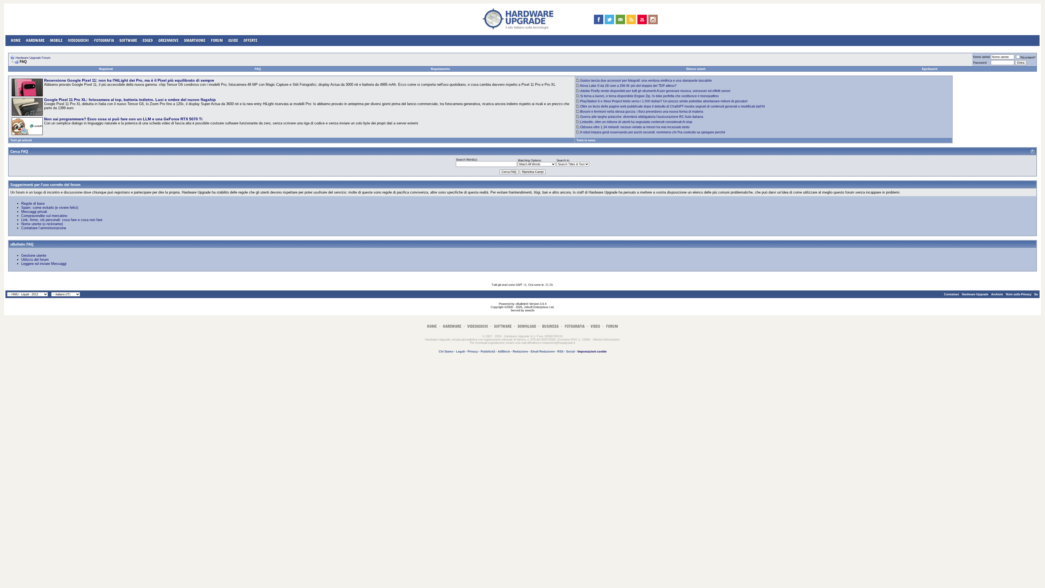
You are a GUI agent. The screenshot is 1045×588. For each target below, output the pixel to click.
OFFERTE (250, 40)
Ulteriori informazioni (606, 339)
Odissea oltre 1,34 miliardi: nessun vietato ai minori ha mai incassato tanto (635, 127)
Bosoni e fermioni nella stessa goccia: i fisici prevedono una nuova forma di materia (641, 112)
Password (979, 62)
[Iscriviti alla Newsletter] (620, 19)
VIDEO (595, 326)
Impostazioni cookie (592, 351)
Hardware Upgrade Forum (33, 57)
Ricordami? (1028, 57)
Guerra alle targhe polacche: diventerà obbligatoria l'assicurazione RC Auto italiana (641, 117)
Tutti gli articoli (21, 140)
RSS (560, 351)
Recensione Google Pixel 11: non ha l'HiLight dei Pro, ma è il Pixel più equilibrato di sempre (129, 80)
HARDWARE (35, 40)
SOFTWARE (128, 40)
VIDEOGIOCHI (78, 40)
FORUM (217, 40)
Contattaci (951, 294)
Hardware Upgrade (975, 294)
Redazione (520, 351)
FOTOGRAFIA (104, 40)
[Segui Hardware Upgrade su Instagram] (653, 19)
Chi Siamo (446, 351)
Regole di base (33, 203)
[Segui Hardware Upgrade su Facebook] (598, 19)
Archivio (997, 294)
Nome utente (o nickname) (42, 224)
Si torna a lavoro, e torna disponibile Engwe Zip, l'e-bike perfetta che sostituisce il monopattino (649, 96)
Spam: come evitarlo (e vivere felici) (49, 208)
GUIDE (233, 40)
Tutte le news (585, 140)
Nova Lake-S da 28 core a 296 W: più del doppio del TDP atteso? (628, 86)
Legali (460, 351)
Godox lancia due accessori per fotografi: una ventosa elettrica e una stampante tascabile (646, 80)
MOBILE (56, 40)
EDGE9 (148, 40)
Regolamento (440, 69)
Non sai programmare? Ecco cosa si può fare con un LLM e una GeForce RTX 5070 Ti (123, 119)
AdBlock (504, 351)
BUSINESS (550, 326)
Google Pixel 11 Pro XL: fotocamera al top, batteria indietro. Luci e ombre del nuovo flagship (130, 99)
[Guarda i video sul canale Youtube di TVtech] (642, 19)
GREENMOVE (168, 40)
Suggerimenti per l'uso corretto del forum (45, 185)
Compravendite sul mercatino (44, 216)
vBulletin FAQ (21, 244)
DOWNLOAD (527, 326)
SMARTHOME (194, 40)
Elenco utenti (695, 69)
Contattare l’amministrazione (43, 228)
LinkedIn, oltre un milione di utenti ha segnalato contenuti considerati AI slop (636, 122)
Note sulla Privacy (1018, 294)
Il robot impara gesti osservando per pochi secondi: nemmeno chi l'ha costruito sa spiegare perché (652, 132)
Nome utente (981, 57)
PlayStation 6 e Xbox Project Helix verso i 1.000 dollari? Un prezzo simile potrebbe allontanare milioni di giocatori (664, 101)
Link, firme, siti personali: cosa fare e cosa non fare (61, 220)
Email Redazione (543, 351)
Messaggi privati (34, 212)
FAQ (258, 69)
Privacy (473, 351)
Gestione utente (33, 255)
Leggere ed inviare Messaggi (43, 264)
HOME (16, 40)
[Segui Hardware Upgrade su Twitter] (609, 19)
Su (1036, 294)
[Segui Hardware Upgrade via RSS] (631, 19)
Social (570, 351)
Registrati (106, 69)
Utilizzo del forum (35, 260)
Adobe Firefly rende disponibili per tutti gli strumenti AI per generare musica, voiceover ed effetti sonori (655, 91)
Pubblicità (488, 351)
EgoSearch (930, 69)
